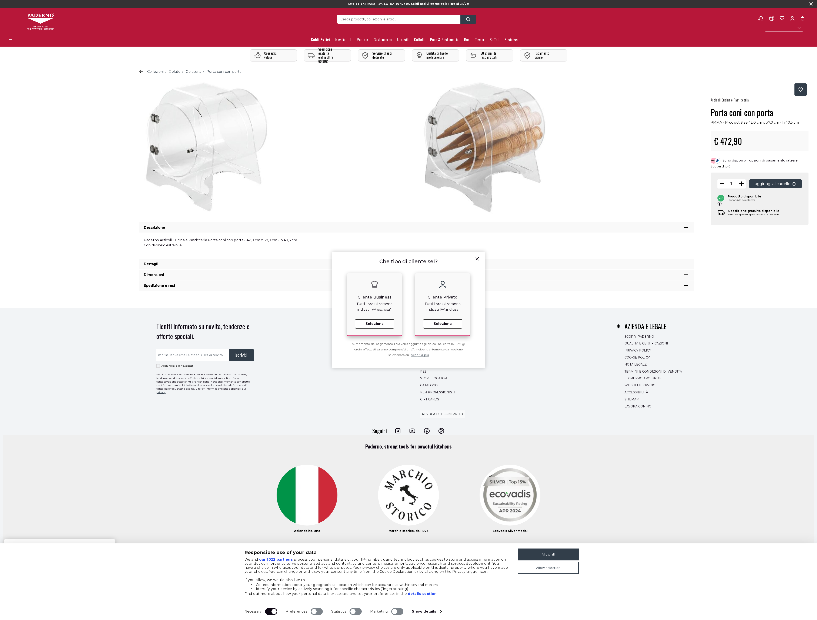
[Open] (468, 19)
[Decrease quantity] (721, 184)
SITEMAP (631, 399)
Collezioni (155, 72)
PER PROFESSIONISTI (437, 392)
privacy (161, 392)
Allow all (548, 554)
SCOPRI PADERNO (639, 337)
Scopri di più (720, 166)
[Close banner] (811, 3)
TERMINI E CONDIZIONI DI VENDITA (653, 371)
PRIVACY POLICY (637, 350)
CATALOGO (429, 385)
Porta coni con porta (224, 72)
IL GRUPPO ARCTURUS (642, 378)
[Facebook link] (426, 430)
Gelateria (193, 72)
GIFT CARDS (429, 399)
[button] (340, 41)
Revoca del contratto (442, 414)
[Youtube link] (412, 430)
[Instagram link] (397, 430)
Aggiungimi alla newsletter (177, 365)
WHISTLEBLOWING (639, 385)
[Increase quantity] (741, 184)
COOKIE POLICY (637, 357)
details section (422, 594)
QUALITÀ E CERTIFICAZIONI (646, 344)
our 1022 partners (276, 559)
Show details (424, 611)
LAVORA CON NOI (638, 406)
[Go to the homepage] (40, 22)
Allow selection (548, 568)
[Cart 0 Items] (802, 19)
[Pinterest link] (441, 430)
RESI (424, 371)
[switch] (317, 611)
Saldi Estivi (420, 3)
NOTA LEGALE (635, 364)
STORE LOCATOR (433, 378)
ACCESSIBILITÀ (636, 392)
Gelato (174, 72)
